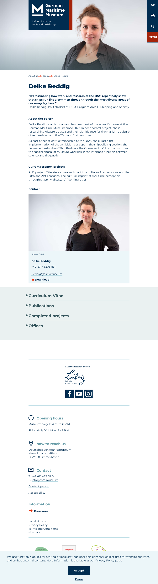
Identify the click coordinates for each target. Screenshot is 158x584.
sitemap (34, 532)
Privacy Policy (38, 525)
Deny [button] (79, 579)
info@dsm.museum (45, 480)
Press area (41, 511)
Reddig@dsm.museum (46, 274)
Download (42, 279)
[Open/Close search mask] (152, 26)
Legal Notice (37, 521)
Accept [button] (79, 570)
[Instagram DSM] (88, 397)
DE (153, 5)
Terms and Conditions (43, 528)
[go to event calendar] (152, 16)
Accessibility (37, 492)
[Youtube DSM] (79, 397)
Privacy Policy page (108, 560)
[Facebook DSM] (70, 397)
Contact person (39, 486)
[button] (152, 37)
